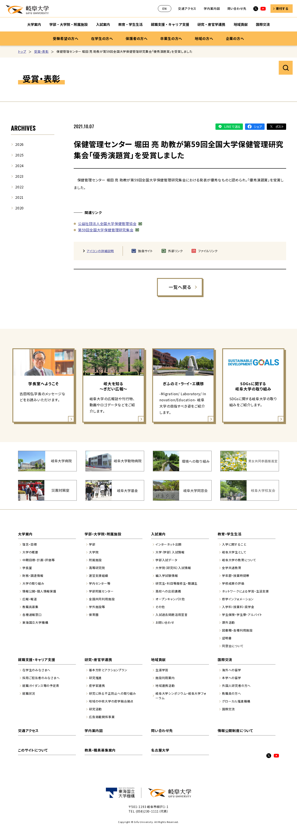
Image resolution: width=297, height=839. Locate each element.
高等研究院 (97, 568)
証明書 (227, 638)
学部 (92, 544)
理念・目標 (29, 544)
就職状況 (28, 693)
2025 (19, 155)
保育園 (93, 614)
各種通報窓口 (32, 614)
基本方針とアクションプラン (108, 670)
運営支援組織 (98, 575)
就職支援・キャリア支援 (170, 24)
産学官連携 (97, 685)
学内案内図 (212, 8)
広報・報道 (29, 599)
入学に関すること (234, 544)
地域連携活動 (165, 685)
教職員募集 (30, 607)
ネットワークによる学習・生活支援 (245, 591)
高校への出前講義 (168, 591)
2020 (19, 208)
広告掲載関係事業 (102, 717)
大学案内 (34, 24)
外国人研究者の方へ (236, 685)
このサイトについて (33, 750)
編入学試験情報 (166, 575)
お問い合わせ (164, 622)
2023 (19, 176)
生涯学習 (161, 670)
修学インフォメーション (238, 599)
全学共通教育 (231, 568)
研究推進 (95, 678)
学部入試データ (166, 560)
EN (164, 8)
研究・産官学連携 (211, 24)
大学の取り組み (33, 583)
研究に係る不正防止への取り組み (112, 693)
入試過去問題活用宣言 (171, 614)
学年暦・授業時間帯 (235, 575)
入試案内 (103, 24)
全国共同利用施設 (102, 599)
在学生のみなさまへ (36, 670)
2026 (19, 144)
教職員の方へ (231, 693)
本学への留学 (231, 678)
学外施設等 (97, 607)
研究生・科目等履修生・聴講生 (176, 583)
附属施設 (95, 560)
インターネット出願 (168, 544)
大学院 (93, 552)
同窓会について (233, 646)
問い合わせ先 (236, 8)
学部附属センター (101, 591)
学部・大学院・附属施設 (68, 24)
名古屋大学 (160, 750)
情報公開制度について (235, 730)
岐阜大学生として (234, 552)
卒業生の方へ (171, 38)
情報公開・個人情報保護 (39, 591)
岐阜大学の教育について (239, 560)
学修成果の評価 (233, 583)
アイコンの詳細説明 (100, 251)
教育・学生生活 (130, 24)
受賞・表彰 (41, 51)
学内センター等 (99, 583)
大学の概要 (30, 552)
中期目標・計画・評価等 (38, 560)
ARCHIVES (23, 127)
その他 (160, 607)
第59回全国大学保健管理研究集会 (105, 229)
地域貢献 (241, 24)
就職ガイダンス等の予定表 (40, 685)
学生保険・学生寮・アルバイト (242, 614)
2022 (19, 186)
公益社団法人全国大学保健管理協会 (107, 223)
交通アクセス (187, 8)
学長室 (27, 568)
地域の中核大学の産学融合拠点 (111, 701)
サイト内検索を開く (286, 68)
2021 (19, 197)
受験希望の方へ (65, 38)
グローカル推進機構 (236, 701)
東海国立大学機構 (35, 622)
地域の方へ (204, 38)
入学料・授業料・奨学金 (238, 607)
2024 (19, 165)
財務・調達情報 (32, 575)
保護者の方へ (137, 38)
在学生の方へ (102, 38)
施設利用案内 (165, 678)
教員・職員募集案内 (100, 750)
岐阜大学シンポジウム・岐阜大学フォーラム (180, 695)
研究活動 (95, 709)
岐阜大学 (27, 9)
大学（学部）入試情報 (170, 552)
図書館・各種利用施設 (237, 630)
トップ (22, 51)
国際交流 (263, 24)
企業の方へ (235, 38)
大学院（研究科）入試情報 (173, 568)
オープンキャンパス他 (170, 599)
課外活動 (228, 622)
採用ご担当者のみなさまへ (41, 678)
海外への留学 (231, 670)
